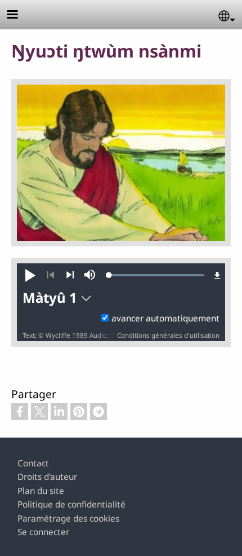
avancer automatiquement (165, 318)
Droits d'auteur (47, 477)
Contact (33, 463)
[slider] (156, 275)
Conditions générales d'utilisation (168, 335)
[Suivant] (70, 275)
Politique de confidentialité (71, 504)
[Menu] (19, 15)
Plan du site (40, 491)
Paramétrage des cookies (68, 518)
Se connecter (43, 532)
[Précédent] (50, 275)
